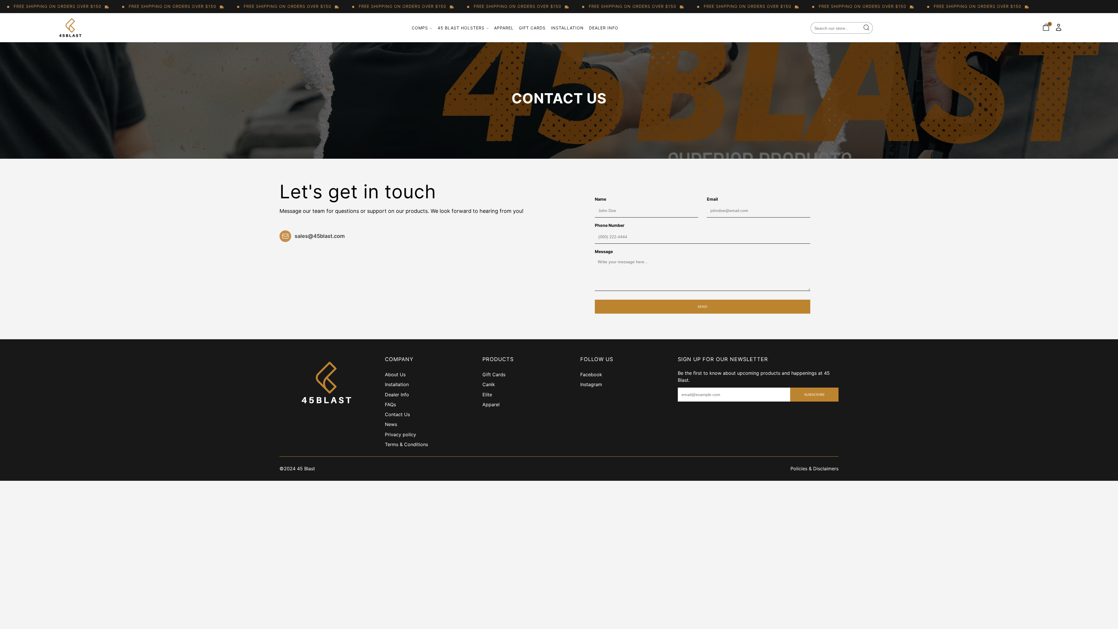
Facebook (591, 374)
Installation (567, 27)
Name (600, 199)
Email (712, 199)
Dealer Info (603, 27)
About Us (395, 374)
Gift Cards (532, 27)
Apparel (504, 27)
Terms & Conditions (406, 444)
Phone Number (610, 225)
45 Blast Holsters (461, 27)
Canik (488, 384)
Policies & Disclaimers (814, 468)
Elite (487, 394)
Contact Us (397, 414)
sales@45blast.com (320, 236)
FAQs (390, 404)
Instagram (591, 384)
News (391, 424)
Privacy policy (400, 434)
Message (604, 251)
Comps (420, 27)
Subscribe (814, 394)
